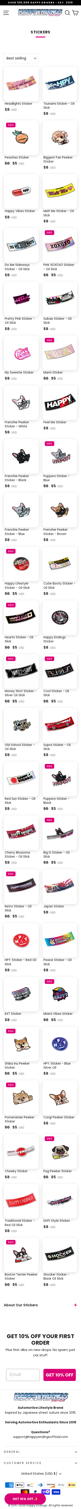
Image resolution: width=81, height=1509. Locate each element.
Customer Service (23, 1463)
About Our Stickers (21, 1305)
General (12, 1452)
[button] (25, 1499)
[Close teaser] (48, 1491)
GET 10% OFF (60, 1375)
